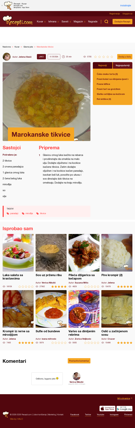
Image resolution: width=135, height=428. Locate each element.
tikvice (43, 213)
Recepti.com (18, 20)
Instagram (114, 415)
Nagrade (92, 21)
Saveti (65, 21)
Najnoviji (102, 65)
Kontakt (60, 414)
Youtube (100, 415)
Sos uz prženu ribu (51, 261)
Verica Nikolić (77, 382)
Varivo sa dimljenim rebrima (84, 317)
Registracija (115, 14)
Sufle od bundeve (51, 317)
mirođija (29, 213)
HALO (20, 419)
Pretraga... (106, 21)
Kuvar (40, 21)
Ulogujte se (127, 14)
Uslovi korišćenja (39, 414)
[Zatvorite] (2, 5)
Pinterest (128, 415)
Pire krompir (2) (116, 261)
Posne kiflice (103, 84)
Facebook (74, 415)
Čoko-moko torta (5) (107, 74)
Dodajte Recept (122, 21)
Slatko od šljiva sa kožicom (111, 94)
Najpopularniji (123, 65)
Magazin (78, 21)
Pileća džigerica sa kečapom (84, 261)
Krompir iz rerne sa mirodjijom (18, 317)
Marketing (52, 414)
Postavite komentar (79, 360)
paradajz (14, 213)
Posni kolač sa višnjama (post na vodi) (112, 79)
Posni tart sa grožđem (108, 89)
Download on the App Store (107, 408)
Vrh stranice (123, 398)
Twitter (88, 415)
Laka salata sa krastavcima (18, 261)
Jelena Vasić (25, 57)
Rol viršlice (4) (104, 99)
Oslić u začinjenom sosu (116, 317)
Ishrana (52, 21)
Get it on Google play (124, 408)
